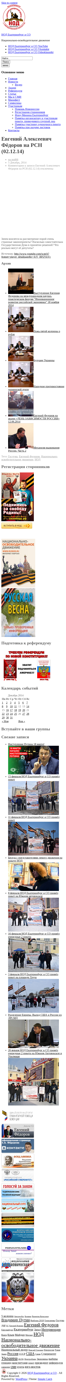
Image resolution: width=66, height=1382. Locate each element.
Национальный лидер (14, 1349)
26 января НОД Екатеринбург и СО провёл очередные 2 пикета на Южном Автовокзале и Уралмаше (35, 1053)
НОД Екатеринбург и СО (16, 34)
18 (15, 710)
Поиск (6, 62)
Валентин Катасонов (40, 1316)
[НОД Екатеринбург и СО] (3, 1373)
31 (11, 717)
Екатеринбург (24, 1329)
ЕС (7, 1326)
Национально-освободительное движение (29, 458)
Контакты (13, 130)
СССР (22, 1354)
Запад (37, 1329)
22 (3, 713)
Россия (12, 1354)
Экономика (42, 1359)
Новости (13, 81)
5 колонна (7, 1316)
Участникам (15, 106)
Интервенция (51, 1329)
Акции (12, 87)
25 (15, 713)
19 (19, 710)
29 (3, 717)
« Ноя (5, 721)
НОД (37, 459)
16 (7, 710)
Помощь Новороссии (27, 109)
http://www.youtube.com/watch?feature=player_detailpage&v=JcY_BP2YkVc (26, 255)
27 (23, 713)
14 (27, 706)
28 (27, 713)
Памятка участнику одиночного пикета (38, 124)
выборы (53, 1359)
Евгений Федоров (29, 456)
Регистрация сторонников (30, 112)
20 (23, 710)
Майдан (20, 1334)
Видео (18, 84)
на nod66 (13, 159)
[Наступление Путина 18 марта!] (33, 773)
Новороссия (49, 1350)
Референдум (15, 90)
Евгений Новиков (16, 1326)
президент (41, 1362)
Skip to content (9, 2)
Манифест (14, 99)
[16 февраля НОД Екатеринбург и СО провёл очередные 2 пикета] (33, 971)
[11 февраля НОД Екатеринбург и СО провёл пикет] (33, 854)
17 (11, 710)
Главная (12, 78)
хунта (20, 1366)
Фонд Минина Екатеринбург (31, 115)
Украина (9, 1358)
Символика (14, 103)
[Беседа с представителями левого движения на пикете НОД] (33, 890)
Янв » (21, 721)
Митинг (29, 1335)
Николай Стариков (35, 1350)
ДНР (3, 1325)
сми (13, 1367)
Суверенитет (48, 1353)
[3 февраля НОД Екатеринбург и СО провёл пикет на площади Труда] (33, 1011)
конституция (20, 1362)
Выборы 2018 (37, 1320)
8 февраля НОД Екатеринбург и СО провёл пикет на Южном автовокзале (33, 895)
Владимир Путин (15, 1320)
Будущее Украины (44, 360)
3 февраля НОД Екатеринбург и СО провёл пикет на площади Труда (33, 976)
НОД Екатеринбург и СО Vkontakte (28, 49)
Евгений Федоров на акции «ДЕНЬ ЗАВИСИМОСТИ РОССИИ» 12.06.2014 (34, 418)
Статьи (12, 93)
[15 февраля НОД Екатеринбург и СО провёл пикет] (33, 814)
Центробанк (30, 1359)
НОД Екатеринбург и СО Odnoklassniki (30, 52)
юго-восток (32, 1366)
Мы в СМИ (14, 96)
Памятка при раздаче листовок (32, 127)
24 (11, 713)
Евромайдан (7, 1330)
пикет (31, 1363)
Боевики (28, 1316)
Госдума (13, 456)
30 (7, 717)
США (30, 1354)
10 (11, 706)
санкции (5, 1367)
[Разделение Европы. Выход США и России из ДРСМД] (33, 1047)
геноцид (6, 1362)
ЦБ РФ (21, 1359)
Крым (10, 1334)
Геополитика (50, 1320)
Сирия (38, 1354)
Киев (4, 1334)
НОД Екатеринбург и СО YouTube (28, 46)
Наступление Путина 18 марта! (26, 744)
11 (15, 706)
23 (7, 713)
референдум (56, 1362)
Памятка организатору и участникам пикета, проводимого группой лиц (36, 120)
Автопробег (19, 1316)
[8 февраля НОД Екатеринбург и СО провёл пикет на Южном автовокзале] (33, 930)
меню (5, 65)
